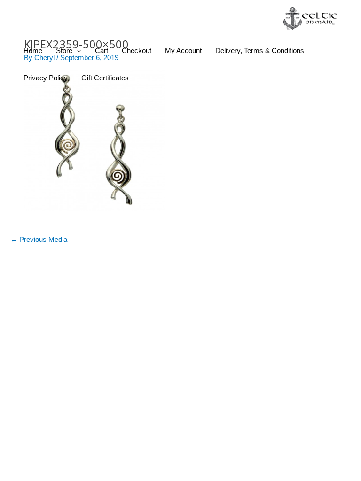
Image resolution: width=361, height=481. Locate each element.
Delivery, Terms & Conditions (259, 50)
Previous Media (38, 239)
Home (33, 50)
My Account (183, 50)
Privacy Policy (46, 78)
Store (64, 50)
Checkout (136, 50)
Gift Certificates (105, 78)
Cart (101, 50)
